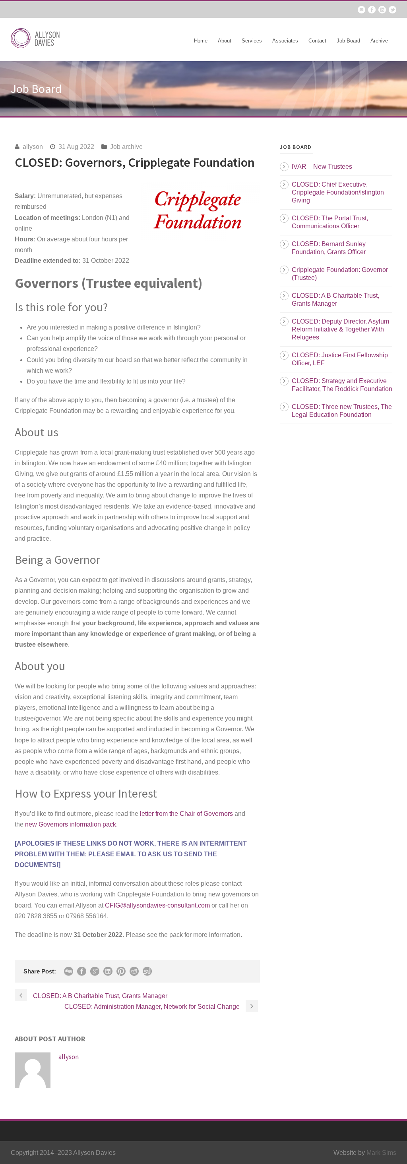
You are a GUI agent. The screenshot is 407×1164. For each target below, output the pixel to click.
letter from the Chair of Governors (186, 813)
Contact (317, 41)
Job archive (126, 146)
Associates (285, 41)
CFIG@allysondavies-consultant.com (157, 905)
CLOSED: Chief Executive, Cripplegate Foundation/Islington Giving (338, 192)
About (224, 41)
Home (200, 41)
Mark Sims (381, 1152)
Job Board (348, 41)
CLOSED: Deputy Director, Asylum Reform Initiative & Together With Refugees (340, 329)
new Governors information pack (70, 824)
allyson (33, 146)
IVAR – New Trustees (322, 166)
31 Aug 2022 (76, 146)
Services (252, 41)
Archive (379, 41)
